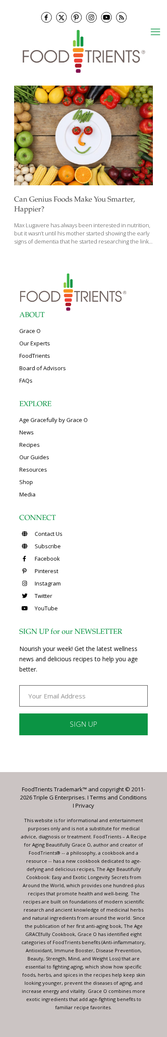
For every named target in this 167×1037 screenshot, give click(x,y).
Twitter (42, 596)
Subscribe (47, 546)
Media (27, 494)
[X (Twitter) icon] (61, 17)
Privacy (84, 805)
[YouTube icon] (106, 17)
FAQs (26, 380)
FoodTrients (34, 356)
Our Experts (34, 343)
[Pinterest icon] (76, 17)
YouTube (45, 608)
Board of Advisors (42, 368)
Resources (33, 469)
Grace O (30, 331)
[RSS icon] (121, 17)
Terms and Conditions (118, 797)
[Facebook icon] (46, 17)
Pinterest (45, 571)
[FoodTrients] (83, 50)
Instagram (47, 583)
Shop (26, 482)
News (26, 432)
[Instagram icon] (91, 17)
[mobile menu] (155, 31)
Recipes (29, 445)
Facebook (46, 558)
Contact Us (48, 534)
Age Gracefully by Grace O (53, 420)
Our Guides (34, 457)
